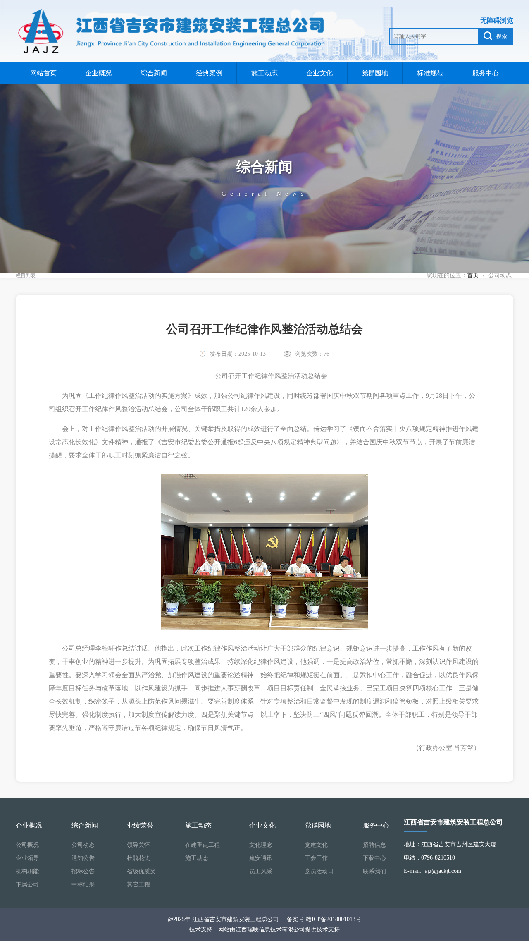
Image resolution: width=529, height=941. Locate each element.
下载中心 (374, 858)
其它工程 (138, 884)
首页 (473, 275)
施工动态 (264, 73)
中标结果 (83, 884)
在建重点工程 (202, 845)
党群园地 (375, 73)
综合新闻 (154, 73)
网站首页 (43, 73)
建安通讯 (260, 858)
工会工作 (316, 858)
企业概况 (98, 73)
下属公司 (27, 884)
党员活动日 (319, 871)
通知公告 (83, 858)
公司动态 (83, 845)
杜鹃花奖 (138, 858)
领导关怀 (138, 845)
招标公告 (83, 871)
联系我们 (374, 871)
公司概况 (27, 845)
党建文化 (316, 845)
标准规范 (430, 73)
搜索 (501, 36)
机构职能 (27, 871)
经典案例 (209, 73)
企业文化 (319, 73)
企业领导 (27, 858)
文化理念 (260, 845)
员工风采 (260, 871)
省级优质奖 (141, 871)
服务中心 (485, 73)
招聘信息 (374, 845)
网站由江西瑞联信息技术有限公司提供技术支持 (279, 930)
